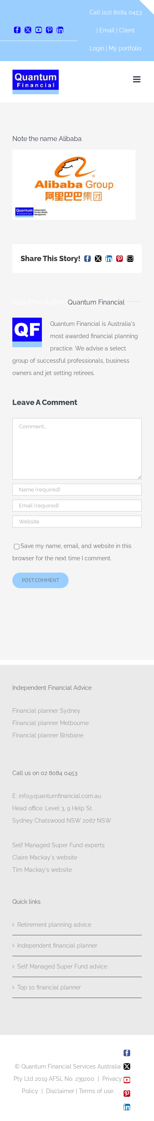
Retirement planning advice (54, 924)
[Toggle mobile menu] (137, 79)
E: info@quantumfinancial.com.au (56, 796)
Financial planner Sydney (46, 710)
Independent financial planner (57, 945)
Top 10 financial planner (49, 987)
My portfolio (125, 48)
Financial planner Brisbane (47, 735)
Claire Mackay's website (44, 857)
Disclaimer (60, 1091)
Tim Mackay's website (42, 869)
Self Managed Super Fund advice (62, 966)
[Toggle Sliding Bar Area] (146, 7)
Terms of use (96, 1091)
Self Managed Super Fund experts (58, 845)
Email (107, 30)
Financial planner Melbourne (50, 723)
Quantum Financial (96, 302)
